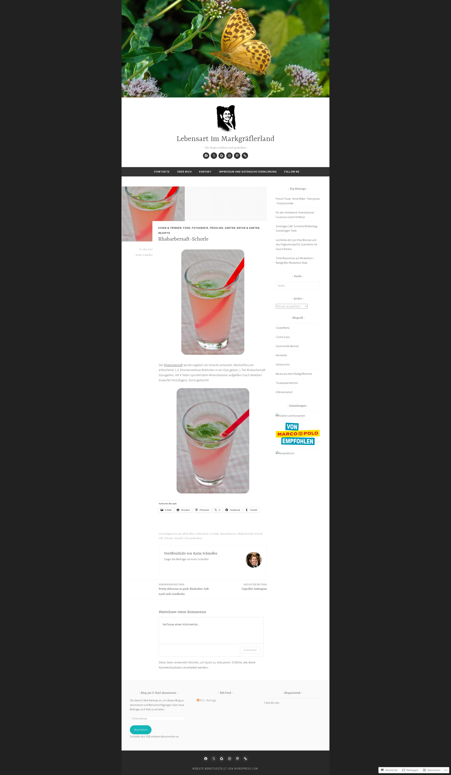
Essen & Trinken (170, 227)
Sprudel (178, 538)
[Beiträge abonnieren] (198, 700)
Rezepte (164, 233)
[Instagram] (229, 155)
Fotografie (200, 227)
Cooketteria (282, 327)
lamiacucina (283, 364)
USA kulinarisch (284, 392)
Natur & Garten (248, 227)
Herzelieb (281, 355)
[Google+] (221, 155)
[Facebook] (206, 155)
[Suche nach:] (298, 285)
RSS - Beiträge (208, 700)
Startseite (162, 171)
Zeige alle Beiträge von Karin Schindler (186, 559)
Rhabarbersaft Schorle (249, 533)
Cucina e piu (283, 337)
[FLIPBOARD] (245, 758)
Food (186, 227)
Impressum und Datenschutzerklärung (248, 171)
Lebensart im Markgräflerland (225, 139)
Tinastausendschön (287, 383)
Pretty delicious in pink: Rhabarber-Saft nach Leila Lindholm (184, 589)
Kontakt (205, 171)
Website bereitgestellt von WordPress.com (225, 768)
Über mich (184, 171)
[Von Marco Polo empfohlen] (298, 444)
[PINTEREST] (237, 758)
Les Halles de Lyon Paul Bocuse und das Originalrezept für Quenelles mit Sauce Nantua (296, 244)
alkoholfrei (188, 533)
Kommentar (250, 649)
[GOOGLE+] (221, 758)
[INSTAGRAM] (229, 758)
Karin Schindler (144, 255)
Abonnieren (140, 729)
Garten (230, 227)
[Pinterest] (237, 155)
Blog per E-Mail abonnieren (158, 693)
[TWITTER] (213, 758)
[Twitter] (214, 155)
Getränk (214, 533)
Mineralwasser (228, 533)
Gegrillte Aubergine (254, 587)
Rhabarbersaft (173, 365)
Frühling (216, 227)
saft (161, 538)
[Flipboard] (245, 155)
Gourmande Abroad (287, 346)
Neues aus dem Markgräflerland (294, 373)
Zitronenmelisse (193, 538)
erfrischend (202, 533)
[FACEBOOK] (206, 758)
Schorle (168, 538)
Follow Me (291, 171)
